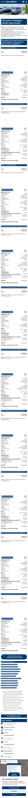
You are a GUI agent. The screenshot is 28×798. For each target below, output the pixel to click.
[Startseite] (9, 1)
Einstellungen (14, 791)
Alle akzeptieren (14, 794)
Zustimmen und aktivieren (14, 775)
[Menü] (26, 2)
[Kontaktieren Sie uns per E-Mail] (23, 2)
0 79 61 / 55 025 (8, 729)
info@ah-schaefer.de (9, 727)
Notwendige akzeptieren (14, 787)
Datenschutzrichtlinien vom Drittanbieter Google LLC (12, 770)
